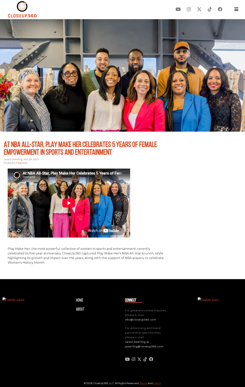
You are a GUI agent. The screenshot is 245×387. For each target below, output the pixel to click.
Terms (143, 383)
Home (79, 300)
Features (21, 163)
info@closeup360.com (140, 319)
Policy (157, 383)
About (80, 309)
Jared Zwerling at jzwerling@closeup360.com (144, 344)
